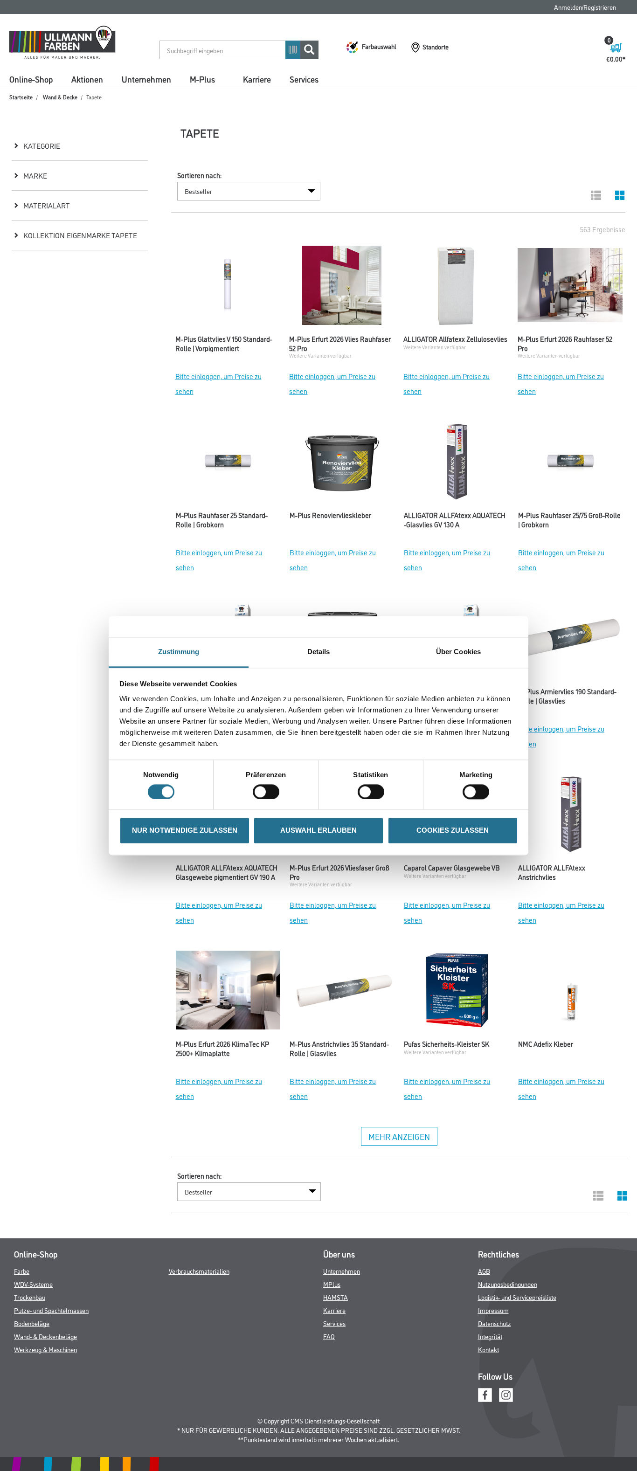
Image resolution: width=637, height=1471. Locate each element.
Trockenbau (29, 1296)
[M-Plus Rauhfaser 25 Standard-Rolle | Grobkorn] (228, 464)
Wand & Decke (60, 97)
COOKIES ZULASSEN (452, 831)
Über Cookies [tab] (458, 652)
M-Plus (202, 78)
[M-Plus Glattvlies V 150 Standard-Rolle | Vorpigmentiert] (227, 288)
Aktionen (87, 78)
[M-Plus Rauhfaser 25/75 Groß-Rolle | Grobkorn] (570, 464)
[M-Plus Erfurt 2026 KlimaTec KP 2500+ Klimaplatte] (228, 993)
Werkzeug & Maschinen (45, 1349)
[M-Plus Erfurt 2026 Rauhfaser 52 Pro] (570, 288)
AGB (484, 1270)
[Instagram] (506, 1394)
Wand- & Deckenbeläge (45, 1336)
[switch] (268, 791)
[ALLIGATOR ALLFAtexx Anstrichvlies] (570, 816)
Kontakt (488, 1349)
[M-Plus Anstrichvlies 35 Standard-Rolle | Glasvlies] (342, 993)
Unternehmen (146, 78)
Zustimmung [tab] (179, 652)
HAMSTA (335, 1296)
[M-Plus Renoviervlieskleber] (342, 464)
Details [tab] (318, 652)
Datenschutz (494, 1323)
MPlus (331, 1283)
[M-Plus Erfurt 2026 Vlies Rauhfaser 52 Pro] (341, 288)
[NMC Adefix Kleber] (570, 993)
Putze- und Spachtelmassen (51, 1309)
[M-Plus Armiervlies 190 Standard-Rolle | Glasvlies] (570, 640)
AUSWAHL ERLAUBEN (318, 831)
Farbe (21, 1270)
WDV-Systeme (33, 1283)
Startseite (21, 97)
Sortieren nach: (199, 175)
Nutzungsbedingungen (507, 1283)
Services (304, 78)
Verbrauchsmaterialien (199, 1270)
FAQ (329, 1336)
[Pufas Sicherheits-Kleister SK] (456, 993)
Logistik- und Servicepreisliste (517, 1296)
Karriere (257, 78)
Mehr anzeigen (399, 1136)
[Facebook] (485, 1394)
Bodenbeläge (31, 1323)
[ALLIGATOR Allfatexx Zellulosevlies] (455, 288)
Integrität (490, 1336)
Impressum (493, 1309)
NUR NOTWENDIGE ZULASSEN (184, 831)
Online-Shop (31, 78)
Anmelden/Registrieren (585, 6)
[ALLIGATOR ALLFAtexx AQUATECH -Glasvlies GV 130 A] (456, 464)
